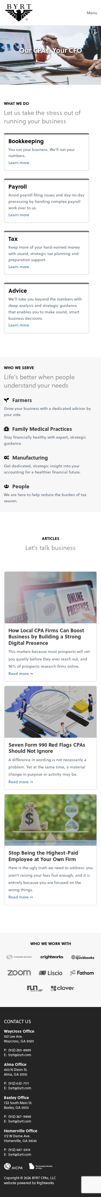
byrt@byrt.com (19, 1054)
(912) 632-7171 (18, 1083)
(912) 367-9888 (19, 1116)
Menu (92, 13)
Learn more (37, 162)
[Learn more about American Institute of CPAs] (13, 1166)
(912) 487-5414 (19, 1149)
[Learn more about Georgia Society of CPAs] (41, 1166)
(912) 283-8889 (19, 1049)
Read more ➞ (50, 673)
